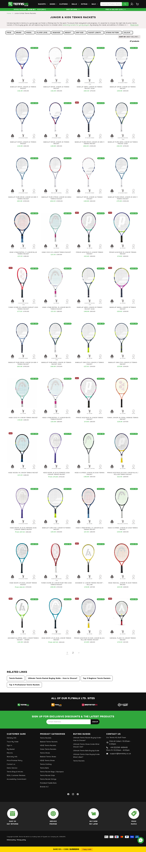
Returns (10, 753)
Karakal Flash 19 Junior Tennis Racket (123, 639)
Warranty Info (12, 757)
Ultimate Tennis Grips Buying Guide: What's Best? (86, 755)
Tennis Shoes (45, 753)
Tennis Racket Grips (47, 775)
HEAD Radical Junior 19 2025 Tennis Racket (122, 583)
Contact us (11, 764)
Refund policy (11, 840)
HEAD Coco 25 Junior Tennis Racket (56, 252)
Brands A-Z (44, 787)
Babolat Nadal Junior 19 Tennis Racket (123, 308)
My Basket (11, 749)
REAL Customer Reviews (16, 775)
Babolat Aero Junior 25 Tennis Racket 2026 (89, 308)
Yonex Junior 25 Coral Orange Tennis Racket (122, 418)
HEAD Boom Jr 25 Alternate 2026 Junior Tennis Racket (23, 528)
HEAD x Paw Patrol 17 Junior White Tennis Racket (56, 418)
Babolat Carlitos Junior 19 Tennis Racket (56, 528)
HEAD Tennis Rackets (48, 745)
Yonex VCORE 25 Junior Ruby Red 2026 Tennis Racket (56, 583)
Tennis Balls (44, 768)
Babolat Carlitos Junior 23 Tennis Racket (122, 363)
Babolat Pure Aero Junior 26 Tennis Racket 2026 (123, 143)
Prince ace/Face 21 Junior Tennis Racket (89, 253)
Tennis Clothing (46, 764)
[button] (42, 4)
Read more (134, 25)
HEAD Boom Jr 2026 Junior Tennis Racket (23, 583)
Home (9, 13)
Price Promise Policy (14, 760)
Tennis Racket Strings (48, 779)
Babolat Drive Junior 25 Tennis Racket (123, 87)
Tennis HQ (22, 836)
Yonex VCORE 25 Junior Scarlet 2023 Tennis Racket (23, 308)
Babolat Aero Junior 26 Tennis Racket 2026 (89, 87)
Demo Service (12, 768)
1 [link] (67, 652)
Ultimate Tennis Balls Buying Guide (86, 750)
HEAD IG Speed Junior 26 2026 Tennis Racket (90, 473)
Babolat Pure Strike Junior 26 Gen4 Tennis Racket (56, 198)
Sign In (9, 745)
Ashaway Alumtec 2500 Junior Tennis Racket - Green (23, 639)
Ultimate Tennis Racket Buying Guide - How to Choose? (52, 678)
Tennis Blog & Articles (15, 772)
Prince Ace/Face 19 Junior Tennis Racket (122, 253)
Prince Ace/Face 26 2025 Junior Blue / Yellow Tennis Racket (122, 473)
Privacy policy (21, 840)
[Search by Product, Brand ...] (125, 4)
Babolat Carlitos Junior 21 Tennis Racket (89, 363)
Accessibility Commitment (16, 779)
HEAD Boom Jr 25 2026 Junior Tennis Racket (56, 639)
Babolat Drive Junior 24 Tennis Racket (23, 143)
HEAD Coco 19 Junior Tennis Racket (23, 417)
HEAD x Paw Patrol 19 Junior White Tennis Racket (56, 308)
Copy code (87, 849)
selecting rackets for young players (76, 25)
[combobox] (114, 4)
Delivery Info (11, 738)
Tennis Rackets (15, 678)
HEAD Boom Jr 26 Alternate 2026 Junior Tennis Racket (56, 473)
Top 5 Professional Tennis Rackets (24, 685)
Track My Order (12, 742)
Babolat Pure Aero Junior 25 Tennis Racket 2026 (56, 363)
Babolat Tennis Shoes (48, 757)
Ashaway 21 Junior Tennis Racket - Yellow (89, 583)
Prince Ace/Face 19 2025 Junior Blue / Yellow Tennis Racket (89, 639)
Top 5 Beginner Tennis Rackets (96, 678)
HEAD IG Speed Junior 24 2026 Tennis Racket (123, 528)
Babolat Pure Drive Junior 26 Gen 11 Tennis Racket (23, 198)
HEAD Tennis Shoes (47, 760)
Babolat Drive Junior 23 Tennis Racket (23, 87)
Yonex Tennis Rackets (48, 749)
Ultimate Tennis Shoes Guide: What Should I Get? (86, 745)
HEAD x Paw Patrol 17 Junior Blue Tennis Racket (23, 253)
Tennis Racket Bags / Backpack (52, 772)
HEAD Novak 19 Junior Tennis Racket (23, 473)
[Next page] (78, 652)
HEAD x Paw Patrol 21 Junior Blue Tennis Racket (89, 528)
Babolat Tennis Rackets (49, 742)
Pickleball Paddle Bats (48, 783)
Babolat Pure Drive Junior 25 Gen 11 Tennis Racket (89, 143)
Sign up (95, 722)
